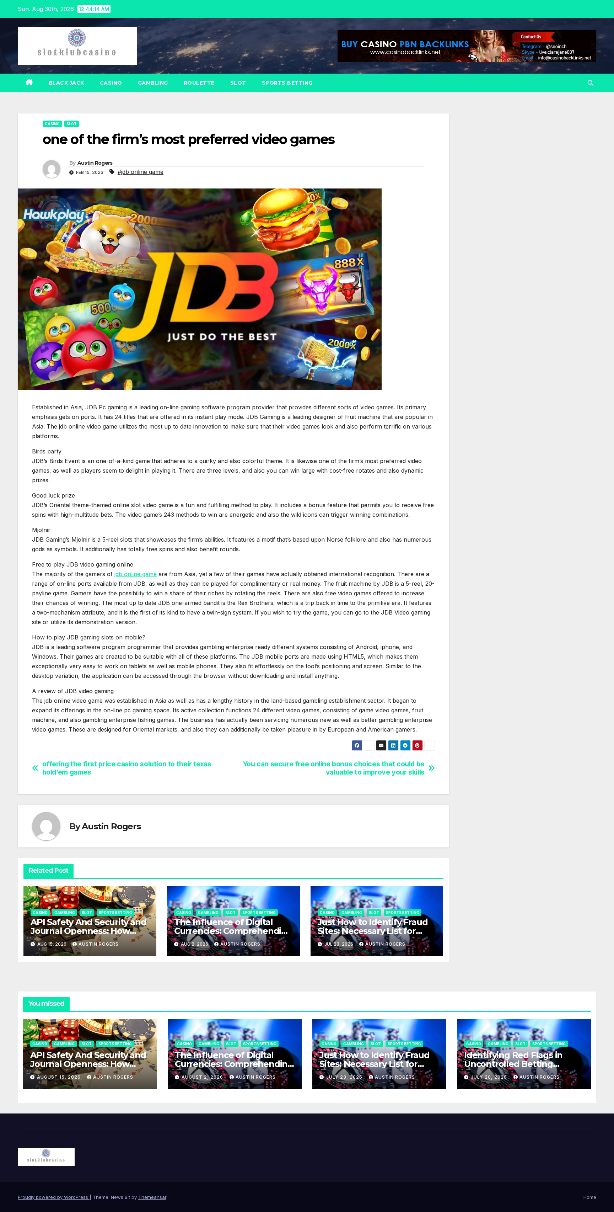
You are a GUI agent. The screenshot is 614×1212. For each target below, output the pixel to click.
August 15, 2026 (59, 1077)
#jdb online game (140, 171)
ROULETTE (199, 83)
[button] (590, 82)
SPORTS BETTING (287, 83)
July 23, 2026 (345, 1077)
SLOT (238, 83)
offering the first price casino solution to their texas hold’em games (126, 768)
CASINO (111, 83)
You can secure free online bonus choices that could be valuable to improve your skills (334, 768)
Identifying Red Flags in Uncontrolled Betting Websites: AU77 (513, 1064)
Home (589, 1197)
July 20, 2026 (489, 1077)
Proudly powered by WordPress (54, 1197)
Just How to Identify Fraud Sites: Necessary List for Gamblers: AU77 (373, 931)
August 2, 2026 (203, 1077)
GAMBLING (153, 83)
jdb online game (135, 574)
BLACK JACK (66, 83)
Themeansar (152, 1197)
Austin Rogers (95, 163)
